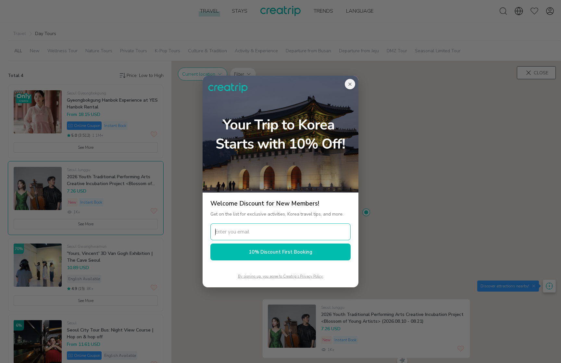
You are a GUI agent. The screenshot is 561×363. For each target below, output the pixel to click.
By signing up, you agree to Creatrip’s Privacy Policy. (280, 276)
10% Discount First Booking (280, 252)
